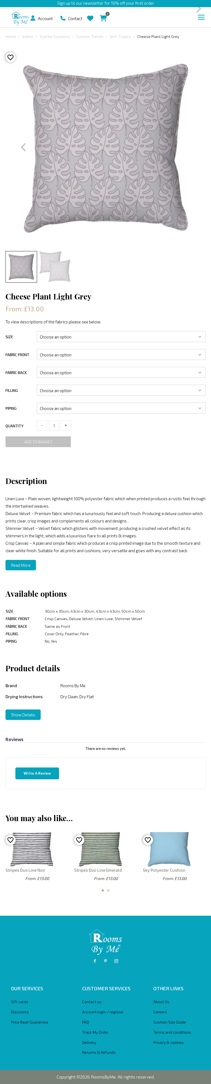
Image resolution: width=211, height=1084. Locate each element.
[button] (32, 18)
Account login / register (103, 1011)
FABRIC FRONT (17, 354)
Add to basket (38, 441)
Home (10, 36)
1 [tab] (103, 890)
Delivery (89, 1042)
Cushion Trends (89, 36)
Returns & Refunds (99, 1052)
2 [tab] (108, 890)
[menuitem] (34, 18)
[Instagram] (116, 961)
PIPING (10, 408)
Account (45, 18)
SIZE (9, 336)
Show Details (23, 714)
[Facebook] (95, 961)
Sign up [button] (63, 3)
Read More (20, 565)
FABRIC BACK (16, 372)
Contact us (91, 1001)
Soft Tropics (120, 36)
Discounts (20, 1011)
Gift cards (19, 1001)
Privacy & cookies (168, 1042)
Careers (160, 1011)
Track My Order (95, 1032)
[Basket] (103, 14)
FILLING (11, 390)
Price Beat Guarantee (29, 1022)
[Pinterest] (105, 961)
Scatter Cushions (55, 36)
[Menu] (201, 17)
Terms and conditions (172, 1032)
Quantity (14, 425)
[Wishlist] (90, 14)
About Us (161, 1001)
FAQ (85, 1022)
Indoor (27, 36)
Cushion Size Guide (169, 1022)
